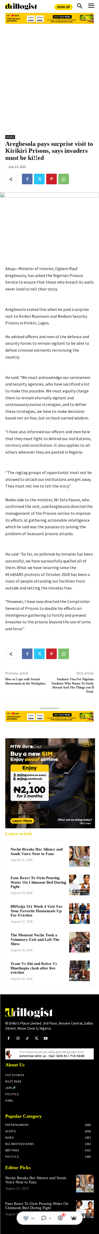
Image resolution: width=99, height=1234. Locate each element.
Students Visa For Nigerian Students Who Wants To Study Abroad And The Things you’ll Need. (72, 685)
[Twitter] (39, 179)
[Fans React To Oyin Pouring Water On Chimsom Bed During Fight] (79, 885)
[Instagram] (18, 1038)
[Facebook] (27, 179)
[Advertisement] (49, 77)
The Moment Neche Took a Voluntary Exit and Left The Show (35, 939)
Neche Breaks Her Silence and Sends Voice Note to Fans (37, 851)
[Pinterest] (51, 179)
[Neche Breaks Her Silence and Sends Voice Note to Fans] (79, 856)
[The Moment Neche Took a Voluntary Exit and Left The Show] (79, 942)
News (10, 137)
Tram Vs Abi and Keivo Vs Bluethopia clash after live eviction (34, 968)
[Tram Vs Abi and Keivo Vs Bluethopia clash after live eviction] (79, 970)
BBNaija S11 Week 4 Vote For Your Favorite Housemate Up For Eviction (37, 910)
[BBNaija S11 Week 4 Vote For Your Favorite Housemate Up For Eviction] (79, 913)
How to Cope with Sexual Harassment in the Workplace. (25, 681)
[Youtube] (46, 1038)
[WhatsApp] (63, 179)
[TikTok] (27, 1038)
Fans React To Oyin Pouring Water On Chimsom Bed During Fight (38, 882)
